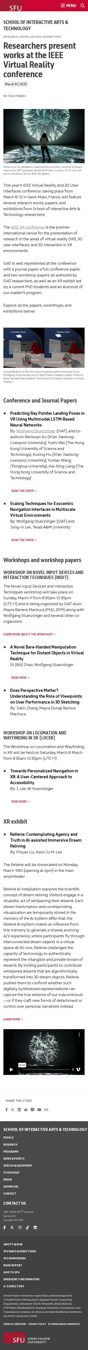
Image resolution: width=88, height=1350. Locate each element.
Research (10, 1144)
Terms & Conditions (14, 1324)
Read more (15, 677)
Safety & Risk (13, 1244)
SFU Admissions (14, 1258)
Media (7, 1179)
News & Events (13, 1158)
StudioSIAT (11, 1172)
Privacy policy (37, 1324)
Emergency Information (21, 1279)
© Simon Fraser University (64, 1324)
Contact (9, 1193)
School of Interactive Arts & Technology (35, 25)
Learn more (11, 1019)
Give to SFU (11, 1272)
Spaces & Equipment (17, 1165)
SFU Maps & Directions (19, 1251)
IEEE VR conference (28, 227)
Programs (11, 1151)
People (8, 1137)
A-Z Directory (13, 1286)
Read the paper (18, 491)
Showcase (10, 1186)
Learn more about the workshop (28, 634)
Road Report (12, 1265)
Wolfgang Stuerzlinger (36, 430)
